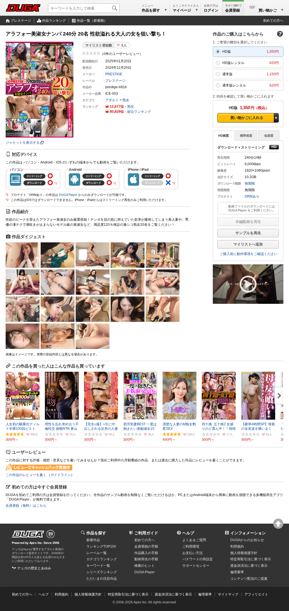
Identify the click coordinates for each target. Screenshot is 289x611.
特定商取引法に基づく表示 (128, 594)
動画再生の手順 (146, 559)
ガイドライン (61, 475)
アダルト (112, 100)
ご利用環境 (190, 546)
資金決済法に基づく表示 (173, 594)
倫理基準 (237, 572)
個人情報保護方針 (243, 553)
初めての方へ (273, 21)
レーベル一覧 (96, 553)
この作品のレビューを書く (26, 475)
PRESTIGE (113, 74)
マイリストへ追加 (248, 244)
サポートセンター (195, 566)
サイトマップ (228, 594)
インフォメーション (248, 533)
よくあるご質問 (194, 540)
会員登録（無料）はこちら (26, 506)
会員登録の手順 (146, 546)
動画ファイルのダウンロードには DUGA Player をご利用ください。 (251, 208)
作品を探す (96, 533)
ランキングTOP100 (101, 546)
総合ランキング (139, 112)
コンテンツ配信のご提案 (249, 579)
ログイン (211, 10)
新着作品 (93, 540)
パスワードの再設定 (197, 559)
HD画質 (223, 135)
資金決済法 (249, 566)
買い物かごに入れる (246, 118)
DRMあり (252, 196)
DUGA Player (68, 194)
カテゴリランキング (101, 559)
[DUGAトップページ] (23, 8)
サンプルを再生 (248, 233)
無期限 (250, 183)
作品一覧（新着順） (92, 21)
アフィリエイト (256, 594)
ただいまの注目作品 (101, 579)
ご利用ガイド (146, 533)
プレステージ (21, 21)
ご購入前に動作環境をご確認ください (248, 254)
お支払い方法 (192, 553)
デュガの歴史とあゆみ (34, 568)
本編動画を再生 (248, 222)
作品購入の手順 (146, 553)
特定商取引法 (250, 559)
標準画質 (246, 135)
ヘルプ (188, 533)
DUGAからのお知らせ (247, 540)
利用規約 (237, 546)
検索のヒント (144, 566)
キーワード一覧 (98, 566)
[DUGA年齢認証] (28, 534)
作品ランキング (54, 21)
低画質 (268, 135)
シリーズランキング (101, 572)
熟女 (125, 100)
